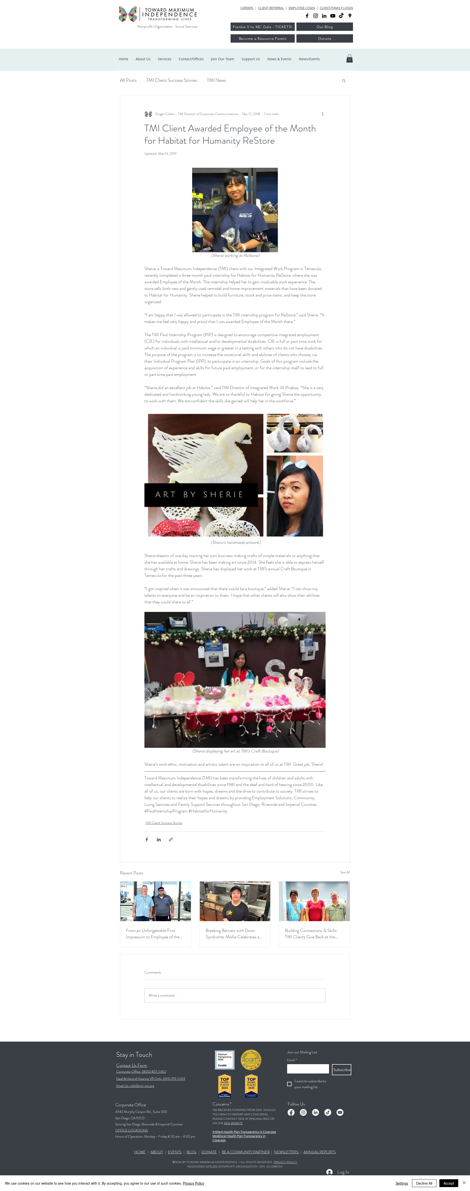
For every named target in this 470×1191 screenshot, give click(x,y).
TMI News (216, 80)
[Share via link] (170, 839)
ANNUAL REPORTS (320, 1152)
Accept (449, 1183)
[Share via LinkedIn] (158, 839)
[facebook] (307, 16)
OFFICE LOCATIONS (131, 1130)
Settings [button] (402, 1183)
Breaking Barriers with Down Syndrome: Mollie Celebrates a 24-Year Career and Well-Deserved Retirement (232, 933)
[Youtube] (340, 1112)
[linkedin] (324, 16)
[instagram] (316, 16)
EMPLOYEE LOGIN (302, 8)
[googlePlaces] (350, 16)
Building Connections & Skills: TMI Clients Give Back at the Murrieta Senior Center (311, 933)
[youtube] (333, 16)
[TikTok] (341, 16)
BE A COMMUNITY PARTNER (246, 1152)
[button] (349, 58)
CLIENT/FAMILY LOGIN (336, 8)
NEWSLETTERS (286, 1152)
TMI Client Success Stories (171, 80)
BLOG (191, 1152)
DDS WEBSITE (233, 1123)
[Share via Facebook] (146, 839)
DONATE (209, 1152)
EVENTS (175, 1152)
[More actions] (323, 114)
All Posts (128, 80)
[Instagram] (303, 1112)
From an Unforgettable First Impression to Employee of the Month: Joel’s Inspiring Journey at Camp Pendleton (155, 933)
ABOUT (157, 1152)
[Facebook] (291, 1112)
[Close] (464, 1183)
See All (345, 872)
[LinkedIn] (315, 1112)
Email (292, 1060)
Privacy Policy (193, 1183)
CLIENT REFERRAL (271, 8)
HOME (139, 1152)
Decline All (424, 1183)
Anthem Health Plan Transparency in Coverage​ (244, 1132)
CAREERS (246, 8)
